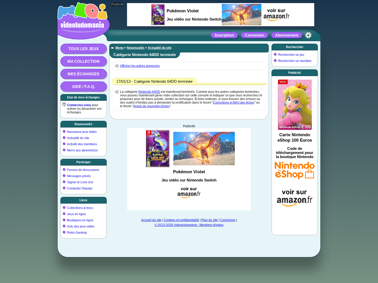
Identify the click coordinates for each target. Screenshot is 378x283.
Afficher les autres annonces (140, 66)
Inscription (224, 35)
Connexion (254, 35)
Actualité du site (78, 138)
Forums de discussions (83, 170)
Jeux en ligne (76, 214)
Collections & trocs (80, 208)
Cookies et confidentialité (181, 220)
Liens (83, 200)
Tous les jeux (83, 49)
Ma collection (83, 61)
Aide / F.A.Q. (83, 86)
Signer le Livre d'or (80, 182)
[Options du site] (308, 35)
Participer (83, 162)
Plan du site (209, 220)
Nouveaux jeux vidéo (82, 132)
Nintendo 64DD (149, 92)
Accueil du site (151, 220)
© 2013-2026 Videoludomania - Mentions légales (189, 225)
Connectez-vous (79, 105)
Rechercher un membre (294, 61)
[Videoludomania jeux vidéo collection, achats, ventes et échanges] (82, 34)
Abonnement (286, 35)
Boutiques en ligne (80, 220)
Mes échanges (83, 74)
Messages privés (79, 176)
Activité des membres (82, 144)
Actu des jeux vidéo (80, 226)
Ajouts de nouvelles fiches (151, 106)
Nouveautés (83, 124)
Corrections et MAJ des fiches (233, 102)
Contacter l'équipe (80, 188)
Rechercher (294, 47)
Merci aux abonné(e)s (82, 150)
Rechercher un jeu (291, 55)
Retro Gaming (77, 232)
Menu (119, 48)
